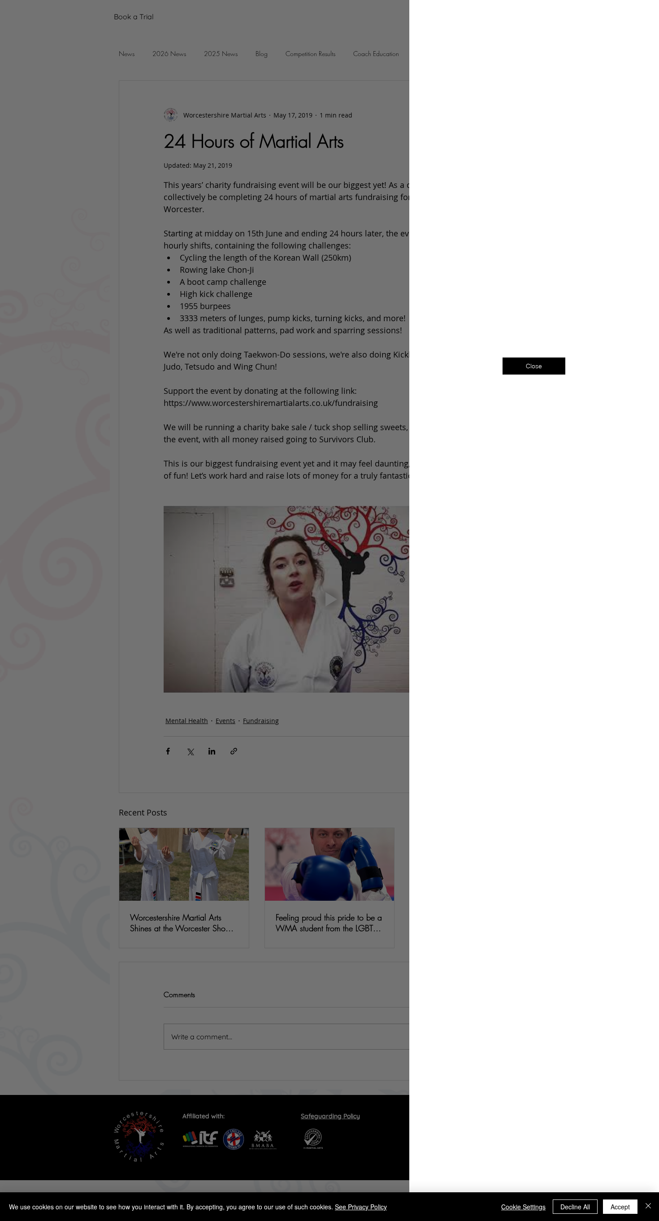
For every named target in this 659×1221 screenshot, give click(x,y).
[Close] (648, 1206)
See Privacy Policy (361, 1206)
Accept (620, 1206)
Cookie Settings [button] (523, 1206)
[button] (637, 19)
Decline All (575, 1206)
